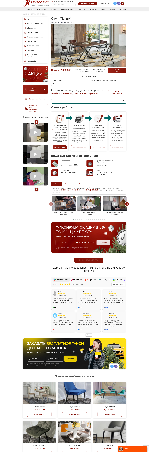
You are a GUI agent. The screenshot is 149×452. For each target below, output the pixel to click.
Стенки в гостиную (35, 37)
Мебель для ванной (32, 56)
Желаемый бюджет (85, 242)
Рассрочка (92, 9)
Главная (30, 9)
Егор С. (60, 313)
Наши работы (32, 61)
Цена (56, 184)
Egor (110, 291)
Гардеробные (32, 32)
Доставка (68, 184)
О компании (41, 9)
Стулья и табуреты (38, 14)
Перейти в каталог (118, 147)
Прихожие (31, 41)
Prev (36, 122)
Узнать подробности (117, 92)
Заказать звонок (88, 3)
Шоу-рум (82, 9)
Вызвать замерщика (79, 147)
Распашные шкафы (35, 23)
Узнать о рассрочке (98, 147)
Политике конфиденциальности (66, 248)
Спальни (30, 50)
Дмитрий (112, 313)
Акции (103, 9)
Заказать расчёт (117, 70)
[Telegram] (115, 4)
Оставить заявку (59, 147)
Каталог (53, 9)
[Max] (119, 4)
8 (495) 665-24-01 (105, 1)
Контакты (123, 9)
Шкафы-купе (32, 28)
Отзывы (112, 9)
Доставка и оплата (67, 9)
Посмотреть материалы (88, 260)
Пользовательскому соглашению (82, 248)
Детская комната (34, 46)
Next (36, 189)
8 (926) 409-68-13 (105, 5)
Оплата (81, 184)
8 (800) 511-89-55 (105, 3)
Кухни (29, 19)
